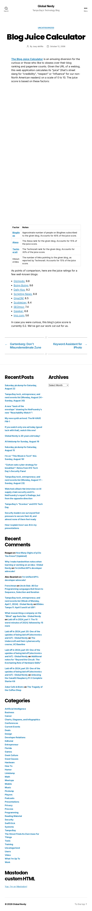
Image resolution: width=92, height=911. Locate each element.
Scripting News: (23, 293)
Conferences (11, 723)
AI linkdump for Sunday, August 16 (22, 441)
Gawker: (19, 311)
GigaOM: (19, 298)
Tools (7, 840)
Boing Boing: (21, 285)
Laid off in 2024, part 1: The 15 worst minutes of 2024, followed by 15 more (24, 622)
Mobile (8, 784)
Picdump (9, 791)
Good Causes (11, 759)
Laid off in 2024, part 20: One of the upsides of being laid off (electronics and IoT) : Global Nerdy (23, 634)
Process (9, 809)
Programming (11, 812)
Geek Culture (11, 755)
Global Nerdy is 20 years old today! (22, 436)
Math (7, 776)
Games (8, 751)
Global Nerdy (46, 6)
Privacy (9, 805)
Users (8, 851)
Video (8, 855)
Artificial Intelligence (15, 709)
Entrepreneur (11, 744)
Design (8, 734)
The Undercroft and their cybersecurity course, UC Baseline (22, 641)
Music (8, 787)
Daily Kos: (19, 289)
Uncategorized (46, 28)
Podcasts (9, 798)
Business (9, 712)
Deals (8, 730)
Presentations (12, 802)
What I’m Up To (12, 858)
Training (9, 844)
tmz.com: (19, 315)
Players (8, 794)
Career (8, 716)
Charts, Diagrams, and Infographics (22, 719)
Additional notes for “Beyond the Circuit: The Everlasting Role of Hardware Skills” (23, 659)
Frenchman (10, 585)
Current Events (12, 726)
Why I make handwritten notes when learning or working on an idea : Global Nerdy (24, 564)
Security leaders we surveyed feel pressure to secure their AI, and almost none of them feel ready (22, 516)
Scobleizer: (20, 302)
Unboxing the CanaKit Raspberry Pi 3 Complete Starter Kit (23, 678)
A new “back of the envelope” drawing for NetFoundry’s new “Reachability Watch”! (23, 409)
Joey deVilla (38, 46)
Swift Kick (10, 823)
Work (7, 862)
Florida (8, 748)
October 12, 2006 (57, 46)
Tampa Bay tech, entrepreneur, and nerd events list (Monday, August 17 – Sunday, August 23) (23, 480)
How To (8, 766)
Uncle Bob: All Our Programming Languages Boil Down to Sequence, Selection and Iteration (24, 588)
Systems (9, 827)
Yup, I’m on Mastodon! (16, 886)
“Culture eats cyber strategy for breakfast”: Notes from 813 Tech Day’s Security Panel (21, 467)
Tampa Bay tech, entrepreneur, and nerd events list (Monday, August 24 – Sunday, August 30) (24, 397)
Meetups (9, 780)
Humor (8, 769)
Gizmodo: (19, 281)
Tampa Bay (10, 830)
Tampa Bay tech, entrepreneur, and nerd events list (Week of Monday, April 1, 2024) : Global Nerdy (22, 600)
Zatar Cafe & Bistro (14, 687)
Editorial (9, 741)
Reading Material (13, 816)
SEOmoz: (19, 306)
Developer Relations (15, 737)
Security (9, 819)
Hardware (10, 762)
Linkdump (10, 773)
